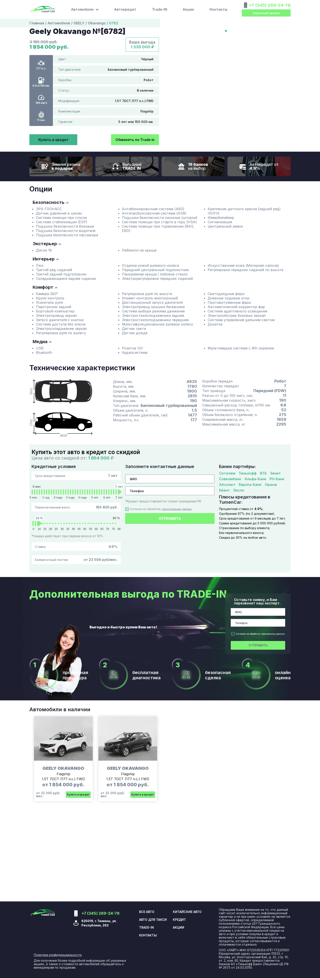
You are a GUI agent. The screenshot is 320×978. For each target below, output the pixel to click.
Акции (188, 9)
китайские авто (187, 912)
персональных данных (177, 509)
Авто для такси (153, 919)
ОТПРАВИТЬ (170, 518)
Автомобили (58, 23)
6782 (113, 23)
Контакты (218, 9)
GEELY (79, 23)
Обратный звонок (266, 13)
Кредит (179, 919)
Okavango (97, 23)
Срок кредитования (76, 475)
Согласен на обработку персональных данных (260, 633)
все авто (146, 912)
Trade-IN (159, 9)
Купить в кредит (53, 140)
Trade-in (146, 927)
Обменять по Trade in (135, 140)
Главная (36, 23)
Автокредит (125, 9)
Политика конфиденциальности (58, 955)
